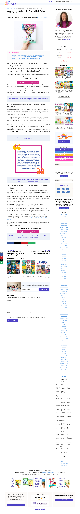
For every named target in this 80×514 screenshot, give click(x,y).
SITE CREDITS (59, 511)
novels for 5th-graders (33, 181)
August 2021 (64, 252)
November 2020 (64, 268)
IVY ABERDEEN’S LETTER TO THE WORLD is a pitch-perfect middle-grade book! (28, 55)
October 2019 (64, 291)
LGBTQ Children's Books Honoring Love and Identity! (43, 277)
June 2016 (64, 374)
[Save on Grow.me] (37, 243)
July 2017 (64, 347)
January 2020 (64, 285)
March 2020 (64, 281)
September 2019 (64, 293)
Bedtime (69, 392)
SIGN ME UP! (44, 289)
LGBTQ (38, 17)
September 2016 (64, 367)
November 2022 (64, 229)
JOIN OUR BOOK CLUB (64, 141)
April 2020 (64, 278)
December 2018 (64, 312)
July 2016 (64, 372)
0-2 (56, 381)
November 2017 (64, 338)
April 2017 (64, 353)
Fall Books (63, 405)
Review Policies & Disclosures (44, 511)
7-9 (67, 384)
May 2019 (64, 301)
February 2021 (64, 264)
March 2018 (64, 330)
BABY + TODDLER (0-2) (64, 149)
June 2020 (64, 274)
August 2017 (64, 345)
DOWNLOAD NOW (64, 208)
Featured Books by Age (58, 411)
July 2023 (64, 216)
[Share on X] (1, 260)
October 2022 (64, 231)
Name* (8, 312)
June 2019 (64, 299)
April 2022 (64, 241)
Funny (62, 416)
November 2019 (64, 289)
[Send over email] (1, 262)
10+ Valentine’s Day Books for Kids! (59, 77)
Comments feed (64, 463)
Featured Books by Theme (63, 411)
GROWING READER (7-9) (64, 157)
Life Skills (58, 428)
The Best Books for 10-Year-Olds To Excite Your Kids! (69, 113)
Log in (64, 459)
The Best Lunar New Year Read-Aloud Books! (59, 91)
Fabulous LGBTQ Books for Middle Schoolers (28, 277)
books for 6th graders (35, 137)
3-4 (67, 381)
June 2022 (64, 239)
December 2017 (64, 336)
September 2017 (64, 343)
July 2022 (64, 237)
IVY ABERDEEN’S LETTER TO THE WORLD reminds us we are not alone (25, 58)
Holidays (63, 420)
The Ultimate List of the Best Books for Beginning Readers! (68, 127)
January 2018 (64, 334)
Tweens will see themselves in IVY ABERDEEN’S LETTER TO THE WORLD (26, 56)
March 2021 (64, 262)
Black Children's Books (58, 397)
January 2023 (64, 225)
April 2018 (64, 328)
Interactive (58, 424)
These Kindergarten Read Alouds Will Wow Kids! (59, 113)
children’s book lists (41, 235)
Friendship (58, 416)
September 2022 (64, 233)
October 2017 (64, 340)
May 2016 (64, 376)
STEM (62, 444)
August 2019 (64, 295)
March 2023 (64, 221)
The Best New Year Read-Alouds (69, 91)
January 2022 (64, 245)
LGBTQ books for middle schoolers (34, 98)
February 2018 (64, 332)
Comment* (9, 300)
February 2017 (64, 357)
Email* (30, 312)
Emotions (69, 402)
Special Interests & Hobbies (69, 438)
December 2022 (64, 227)
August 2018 (64, 320)
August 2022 (64, 235)
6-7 (62, 384)
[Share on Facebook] (1, 254)
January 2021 (64, 266)
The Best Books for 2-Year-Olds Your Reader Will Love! (59, 127)
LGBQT (68, 424)
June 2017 (64, 349)
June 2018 (64, 324)
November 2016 (64, 363)
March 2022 (64, 243)
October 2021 (64, 249)
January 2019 (64, 309)
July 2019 (64, 297)
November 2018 (64, 314)
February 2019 (64, 307)
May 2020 (64, 276)
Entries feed (64, 461)
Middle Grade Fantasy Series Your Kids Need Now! (13, 277)
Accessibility (53, 511)
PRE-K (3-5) (64, 152)
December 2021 (64, 247)
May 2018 (64, 326)
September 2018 (64, 318)
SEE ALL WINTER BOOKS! (64, 96)
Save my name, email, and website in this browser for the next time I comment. (27, 317)
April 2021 (64, 260)
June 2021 (64, 256)
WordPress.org (64, 465)
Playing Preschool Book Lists (63, 433)
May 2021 (64, 258)
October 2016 (64, 365)
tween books (44, 17)
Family (68, 405)
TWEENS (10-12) (64, 159)
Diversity (63, 402)
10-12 (14, 8)
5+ (56, 384)
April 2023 (64, 218)
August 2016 (64, 369)
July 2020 (64, 272)
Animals (63, 388)
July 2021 (64, 254)
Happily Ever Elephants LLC (32, 511)
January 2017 (64, 359)
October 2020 (64, 270)
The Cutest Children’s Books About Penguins (68, 77)
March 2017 (64, 355)
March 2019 (64, 305)
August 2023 (64, 214)
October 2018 (64, 316)
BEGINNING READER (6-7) (64, 154)
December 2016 (64, 361)
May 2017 (64, 351)
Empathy (58, 405)
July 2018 (64, 322)
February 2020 (64, 283)
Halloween (58, 420)
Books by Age (9, 8)
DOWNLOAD (64, 176)
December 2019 (64, 287)
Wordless (66, 452)
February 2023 (64, 223)
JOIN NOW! (64, 499)
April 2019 (64, 303)
